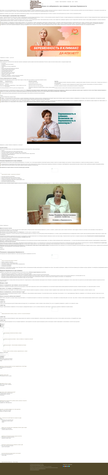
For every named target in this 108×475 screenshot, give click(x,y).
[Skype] (69, 466)
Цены (73, 1)
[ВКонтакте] (63, 466)
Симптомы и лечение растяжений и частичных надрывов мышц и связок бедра (13, 366)
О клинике (57, 1)
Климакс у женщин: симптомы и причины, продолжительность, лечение (15, 351)
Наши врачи (69, 1)
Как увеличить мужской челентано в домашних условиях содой (12, 444)
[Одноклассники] (64, 466)
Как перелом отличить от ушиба (5, 383)
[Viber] (66, 466)
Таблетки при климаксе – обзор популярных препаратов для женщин (14, 344)
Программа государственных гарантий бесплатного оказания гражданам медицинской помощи (44, 467)
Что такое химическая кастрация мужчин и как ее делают (11, 453)
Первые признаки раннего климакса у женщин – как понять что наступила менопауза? (16, 313)
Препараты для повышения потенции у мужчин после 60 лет (12, 436)
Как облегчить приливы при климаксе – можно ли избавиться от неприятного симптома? (18, 338)
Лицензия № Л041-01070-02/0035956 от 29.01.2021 (37, 465)
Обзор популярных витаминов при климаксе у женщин (12, 332)
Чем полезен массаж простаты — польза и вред (10, 461)
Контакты (76, 1)
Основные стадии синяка (4, 374)
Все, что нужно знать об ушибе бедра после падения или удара (10, 417)
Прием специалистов (63, 1)
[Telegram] (65, 466)
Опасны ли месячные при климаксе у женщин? (9, 260)
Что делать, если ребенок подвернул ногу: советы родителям (10, 409)
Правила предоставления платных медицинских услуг (37, 468)
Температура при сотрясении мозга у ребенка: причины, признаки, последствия (13, 400)
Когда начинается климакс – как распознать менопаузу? (11, 174)
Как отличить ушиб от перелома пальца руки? (7, 392)
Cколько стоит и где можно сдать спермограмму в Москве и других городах (14, 427)
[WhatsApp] (68, 466)
